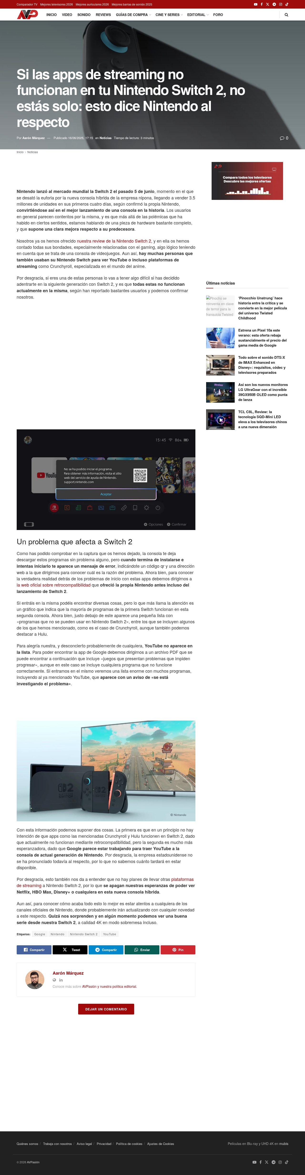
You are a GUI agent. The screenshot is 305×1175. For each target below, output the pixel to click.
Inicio (51, 14)
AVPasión (33, 1162)
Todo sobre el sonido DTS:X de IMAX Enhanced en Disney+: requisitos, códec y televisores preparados (261, 365)
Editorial (196, 14)
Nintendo (58, 934)
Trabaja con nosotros (57, 1143)
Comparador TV (27, 4)
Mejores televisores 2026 (56, 4)
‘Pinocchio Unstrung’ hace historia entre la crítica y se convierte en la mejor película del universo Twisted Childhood (262, 308)
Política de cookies (129, 1143)
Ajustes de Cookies (160, 1143)
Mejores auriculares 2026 (92, 4)
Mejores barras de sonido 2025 (132, 4)
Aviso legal (84, 1143)
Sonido (84, 14)
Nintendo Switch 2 (84, 934)
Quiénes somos (27, 1143)
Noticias (106, 137)
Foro (218, 14)
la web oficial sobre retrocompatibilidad (54, 585)
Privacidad (104, 1143)
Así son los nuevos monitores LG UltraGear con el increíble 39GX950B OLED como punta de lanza (263, 392)
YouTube (109, 934)
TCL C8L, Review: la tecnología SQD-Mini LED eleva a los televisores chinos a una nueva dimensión (262, 419)
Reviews (103, 14)
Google (39, 934)
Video (67, 14)
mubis (283, 1143)
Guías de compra (132, 14)
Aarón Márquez (33, 137)
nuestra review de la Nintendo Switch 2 (114, 241)
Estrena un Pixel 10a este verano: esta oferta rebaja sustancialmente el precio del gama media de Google (262, 338)
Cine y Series (167, 14)
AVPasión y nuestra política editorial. (109, 986)
